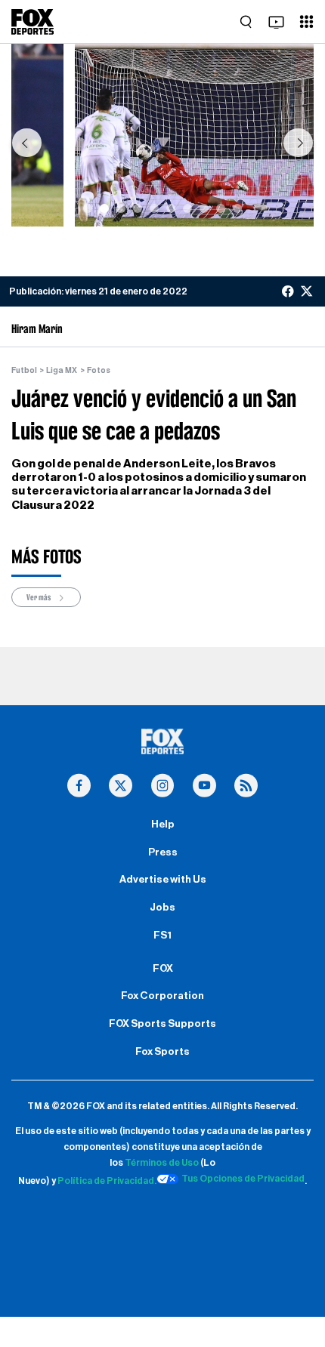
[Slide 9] (220, 208)
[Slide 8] (204, 208)
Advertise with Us (162, 879)
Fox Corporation (162, 996)
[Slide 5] (154, 208)
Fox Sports (162, 1051)
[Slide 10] (237, 208)
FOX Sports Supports (162, 1024)
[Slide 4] (137, 208)
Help (163, 824)
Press (163, 852)
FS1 (162, 935)
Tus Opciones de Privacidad (243, 1178)
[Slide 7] (187, 208)
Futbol (24, 370)
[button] (26, 143)
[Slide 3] (120, 208)
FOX (163, 968)
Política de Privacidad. (106, 1180)
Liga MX (61, 370)
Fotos (98, 370)
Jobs (162, 907)
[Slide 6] (170, 208)
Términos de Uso (162, 1162)
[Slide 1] (87, 208)
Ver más (39, 597)
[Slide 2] (104, 208)
